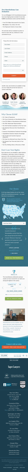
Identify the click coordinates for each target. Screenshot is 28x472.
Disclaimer (15, 467)
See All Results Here (14, 298)
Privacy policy (7, 79)
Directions (22, 467)
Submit (14, 75)
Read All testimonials (14, 258)
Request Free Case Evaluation (14, 347)
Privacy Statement (7, 467)
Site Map (15, 469)
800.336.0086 (17, 356)
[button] (14, 314)
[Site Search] (23, 355)
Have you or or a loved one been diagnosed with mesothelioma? (12, 65)
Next (25, 239)
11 (20, 294)
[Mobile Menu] (26, 355)
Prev (2, 239)
